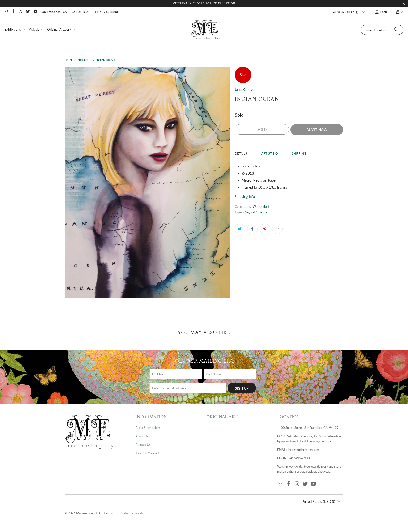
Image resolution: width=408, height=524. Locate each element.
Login (384, 11)
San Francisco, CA (54, 11)
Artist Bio (269, 153)
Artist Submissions (148, 428)
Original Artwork (255, 212)
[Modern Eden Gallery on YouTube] (35, 11)
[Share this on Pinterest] (265, 229)
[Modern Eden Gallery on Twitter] (28, 11)
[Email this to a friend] (277, 229)
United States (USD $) (342, 12)
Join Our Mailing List (149, 453)
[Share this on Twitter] (240, 229)
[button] (15, 30)
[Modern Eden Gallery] (205, 30)
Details (241, 153)
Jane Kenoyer (245, 89)
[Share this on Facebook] (252, 229)
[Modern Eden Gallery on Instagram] (20, 11)
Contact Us (143, 445)
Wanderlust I (262, 207)
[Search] (396, 30)
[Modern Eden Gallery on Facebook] (13, 11)
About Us (142, 436)
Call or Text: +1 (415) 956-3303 (95, 11)
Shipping (299, 153)
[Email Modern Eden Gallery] (6, 11)
